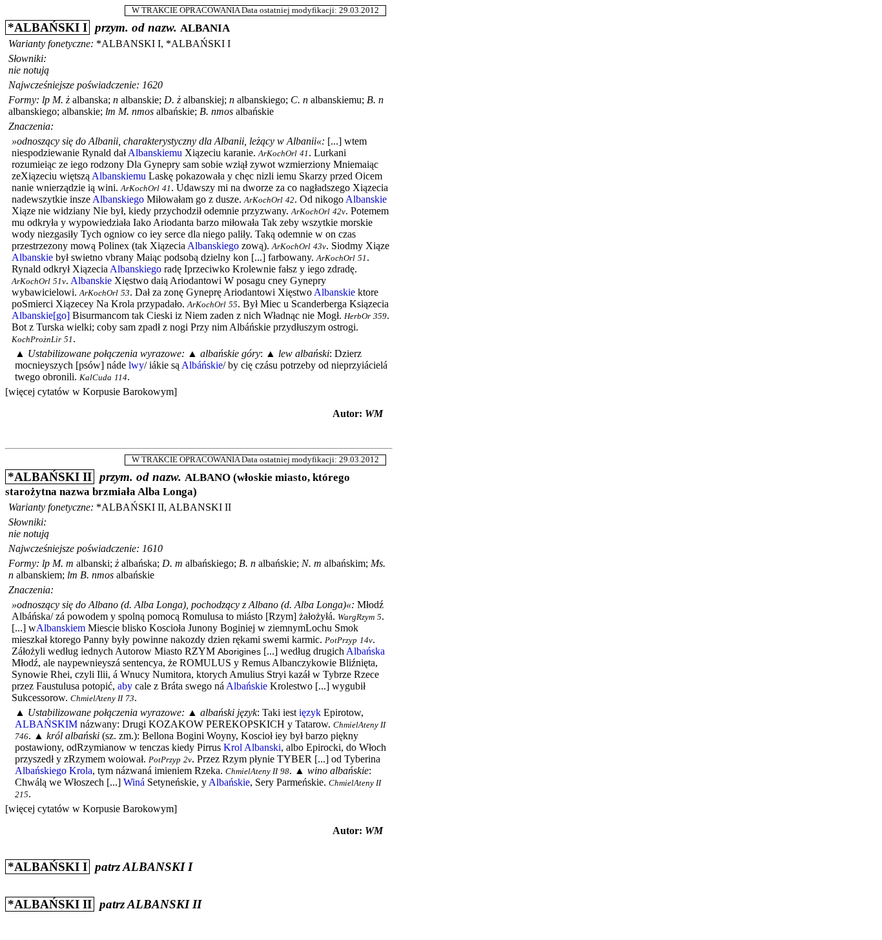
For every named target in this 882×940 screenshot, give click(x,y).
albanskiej (203, 99)
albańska (139, 563)
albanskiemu (336, 99)
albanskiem (39, 574)
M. (57, 99)
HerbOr (357, 316)
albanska (90, 99)
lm (110, 111)
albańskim (344, 563)
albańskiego (209, 563)
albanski (93, 563)
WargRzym (356, 617)
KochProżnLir (36, 339)
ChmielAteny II (96, 698)
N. (306, 563)
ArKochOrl (277, 153)
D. (169, 99)
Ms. (378, 563)
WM (374, 413)
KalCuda (95, 377)
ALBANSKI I (157, 867)
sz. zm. (119, 735)
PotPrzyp (341, 640)
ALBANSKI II (164, 904)
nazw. (162, 27)
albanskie (140, 99)
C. (295, 99)
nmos (143, 111)
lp (46, 99)
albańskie (175, 111)
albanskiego (261, 99)
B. (371, 99)
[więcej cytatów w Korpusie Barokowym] (91, 391)
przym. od (120, 27)
